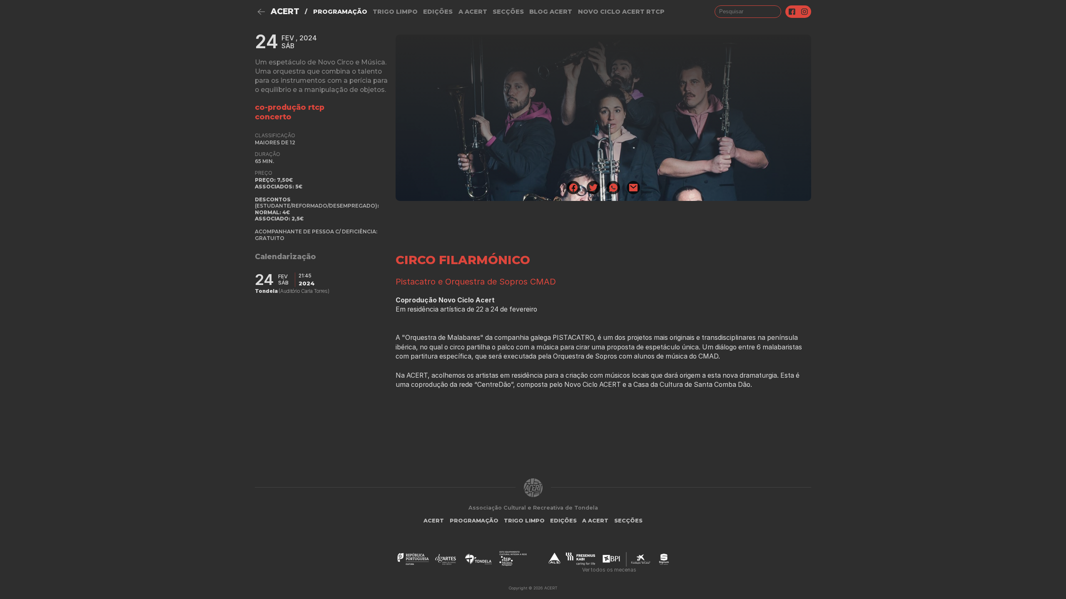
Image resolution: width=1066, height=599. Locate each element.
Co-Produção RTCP (289, 107)
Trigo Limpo (395, 12)
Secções (508, 12)
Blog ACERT (550, 12)
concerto (273, 116)
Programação (340, 12)
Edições (438, 12)
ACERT (285, 11)
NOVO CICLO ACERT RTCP (621, 12)
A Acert (472, 12)
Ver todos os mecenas (609, 570)
